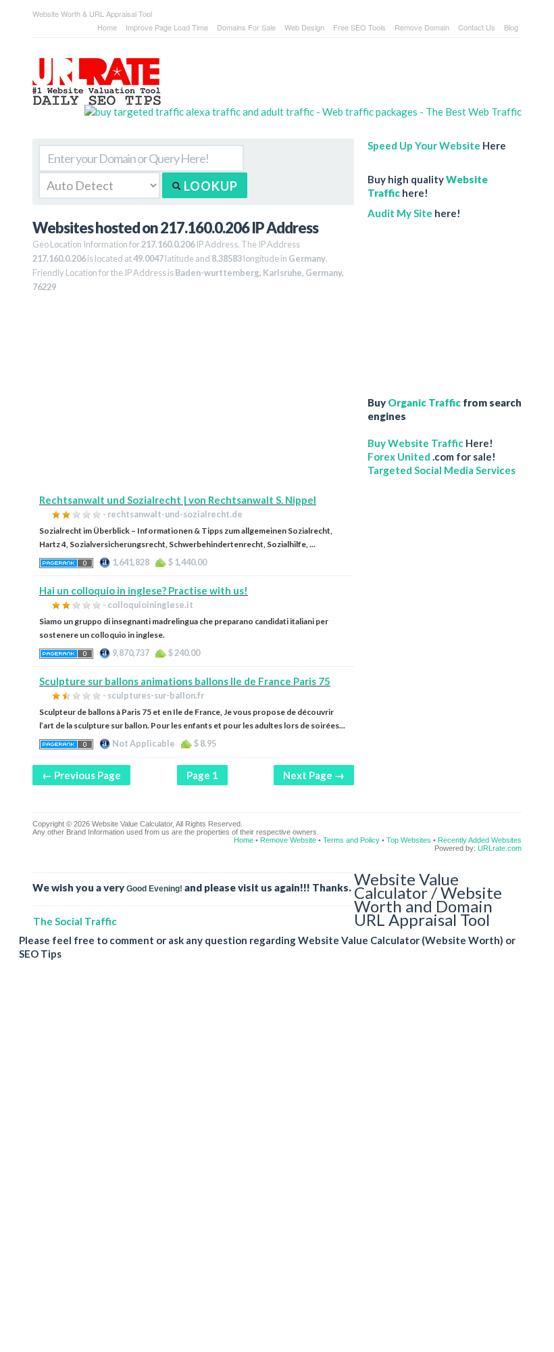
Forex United (399, 456)
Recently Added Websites (480, 840)
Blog (511, 27)
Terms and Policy (351, 840)
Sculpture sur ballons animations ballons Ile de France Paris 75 (184, 681)
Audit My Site (400, 213)
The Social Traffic (75, 921)
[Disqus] (270, 1167)
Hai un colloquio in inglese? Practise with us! (143, 590)
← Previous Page (81, 775)
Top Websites (408, 840)
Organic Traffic (424, 402)
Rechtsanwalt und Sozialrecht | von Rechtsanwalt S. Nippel (177, 500)
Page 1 (202, 775)
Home (107, 27)
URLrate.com (500, 848)
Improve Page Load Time (167, 27)
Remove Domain (422, 27)
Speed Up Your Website (424, 145)
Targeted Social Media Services (441, 470)
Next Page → (314, 775)
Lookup (209, 186)
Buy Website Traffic (415, 443)
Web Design (304, 27)
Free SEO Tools (359, 27)
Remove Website (288, 840)
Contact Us (476, 27)
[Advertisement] (193, 398)
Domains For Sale (246, 27)
